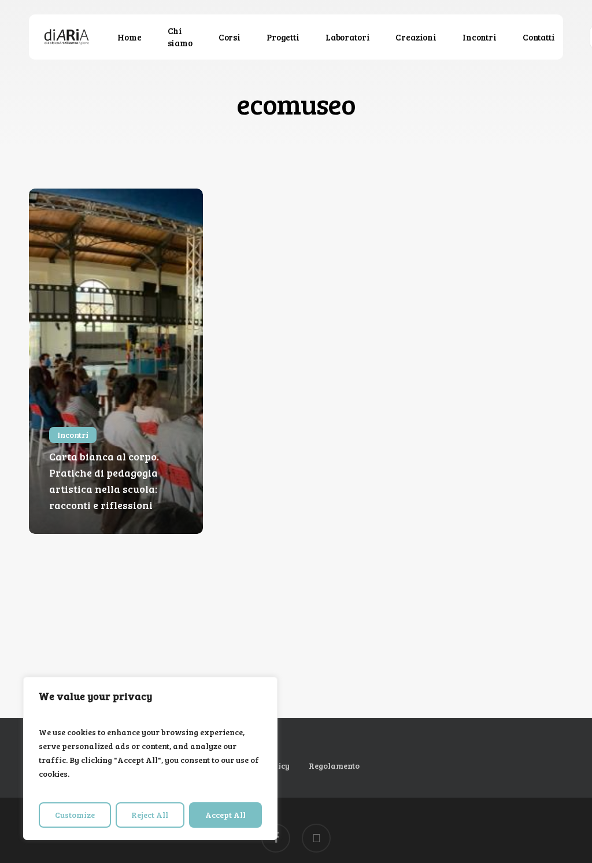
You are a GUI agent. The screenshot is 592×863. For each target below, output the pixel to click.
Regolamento (334, 766)
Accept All (225, 814)
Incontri (72, 434)
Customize (75, 814)
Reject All (149, 814)
